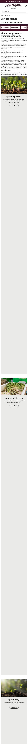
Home (2, 15)
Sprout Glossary (15, 27)
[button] (25, 6)
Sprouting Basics (5, 27)
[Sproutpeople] (13, 5)
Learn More (14, 105)
